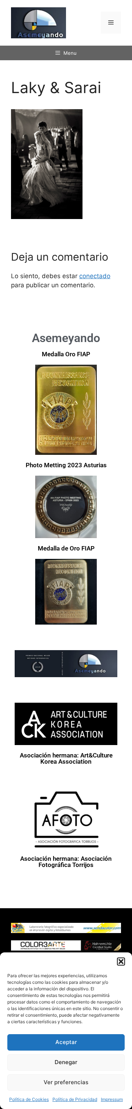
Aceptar (66, 1042)
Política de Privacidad (74, 1099)
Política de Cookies (29, 1099)
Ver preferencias (66, 1082)
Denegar (66, 1062)
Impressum (112, 1099)
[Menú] (111, 23)
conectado (94, 276)
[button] (121, 961)
